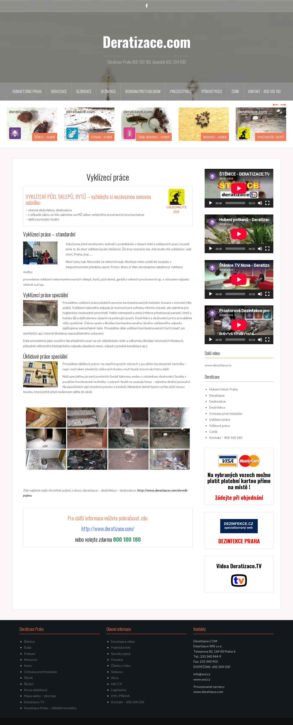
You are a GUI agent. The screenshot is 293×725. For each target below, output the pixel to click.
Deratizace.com (147, 41)
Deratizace (59, 91)
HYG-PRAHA (120, 696)
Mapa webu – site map (40, 696)
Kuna (28, 665)
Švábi (27, 647)
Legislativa (118, 690)
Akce (114, 678)
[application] (239, 188)
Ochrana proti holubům (142, 91)
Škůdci (28, 684)
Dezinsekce (84, 91)
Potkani (29, 654)
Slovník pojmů (120, 654)
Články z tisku (120, 665)
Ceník (235, 91)
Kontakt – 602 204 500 (127, 702)
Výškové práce (211, 91)
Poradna (117, 660)
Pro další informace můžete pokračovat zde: (108, 518)
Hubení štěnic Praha (27, 91)
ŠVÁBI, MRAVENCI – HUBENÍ (153, 137)
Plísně (28, 678)
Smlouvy (117, 672)
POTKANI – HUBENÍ (101, 137)
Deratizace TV (34, 702)
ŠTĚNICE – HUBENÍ (44, 137)
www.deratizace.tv (218, 365)
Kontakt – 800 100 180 (264, 91)
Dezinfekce (108, 91)
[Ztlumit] (260, 203)
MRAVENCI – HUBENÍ (215, 137)
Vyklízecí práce (181, 91)
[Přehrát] (210, 203)
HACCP (116, 684)
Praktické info (121, 647)
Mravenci (30, 660)
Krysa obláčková (35, 690)
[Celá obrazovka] (267, 203)
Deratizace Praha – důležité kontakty (50, 708)
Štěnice (29, 641)
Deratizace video (123, 641)
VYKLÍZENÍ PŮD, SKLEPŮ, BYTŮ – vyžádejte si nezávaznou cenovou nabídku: (88, 199)
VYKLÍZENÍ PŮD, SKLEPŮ (270, 137)
